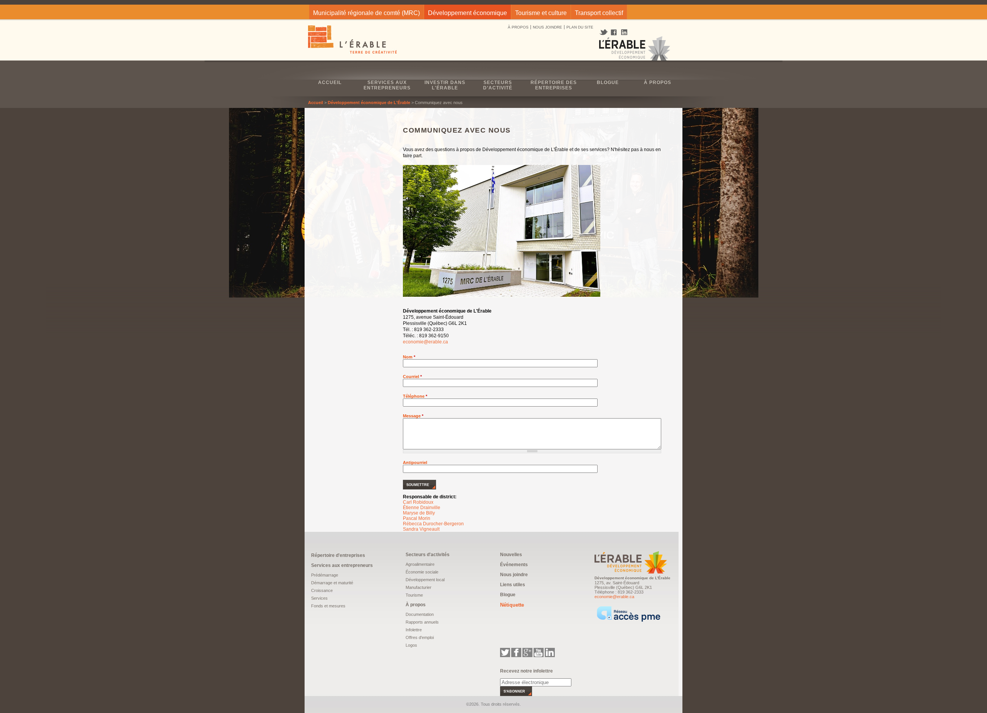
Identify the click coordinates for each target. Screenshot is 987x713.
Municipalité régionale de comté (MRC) (366, 13)
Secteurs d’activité (497, 85)
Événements (514, 564)
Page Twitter (604, 32)
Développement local (425, 579)
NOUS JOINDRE (547, 27)
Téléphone (415, 396)
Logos (411, 645)
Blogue (608, 82)
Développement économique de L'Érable (369, 102)
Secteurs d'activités (428, 554)
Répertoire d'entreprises (338, 555)
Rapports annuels (422, 622)
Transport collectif (599, 13)
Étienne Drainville (421, 507)
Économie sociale (422, 572)
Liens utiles (512, 584)
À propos (657, 82)
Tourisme (414, 595)
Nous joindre (514, 574)
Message (413, 416)
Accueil (330, 82)
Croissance (322, 590)
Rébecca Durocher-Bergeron (433, 523)
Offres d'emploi (420, 637)
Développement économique (467, 13)
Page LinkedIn (627, 32)
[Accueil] (353, 40)
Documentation (420, 614)
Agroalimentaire (420, 564)
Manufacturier (418, 587)
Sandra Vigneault (421, 529)
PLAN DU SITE (579, 27)
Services (319, 598)
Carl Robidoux (418, 502)
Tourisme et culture (541, 13)
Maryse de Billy (419, 513)
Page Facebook (614, 32)
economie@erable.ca (425, 342)
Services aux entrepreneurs (387, 85)
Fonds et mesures (328, 606)
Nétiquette (512, 605)
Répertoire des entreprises (554, 85)
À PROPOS (518, 27)
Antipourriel (415, 462)
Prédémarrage (324, 575)
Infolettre (414, 629)
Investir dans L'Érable (444, 85)
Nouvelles (511, 554)
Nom (409, 357)
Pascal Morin (416, 518)
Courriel (412, 376)
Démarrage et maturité (332, 582)
